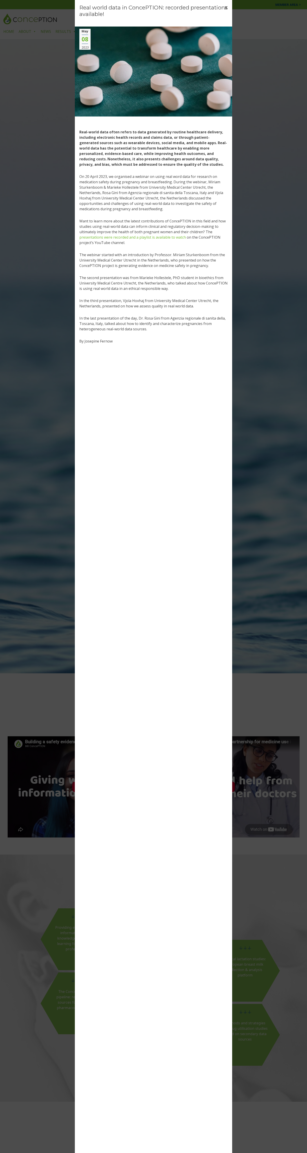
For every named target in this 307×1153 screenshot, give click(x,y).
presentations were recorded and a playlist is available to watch (132, 237)
